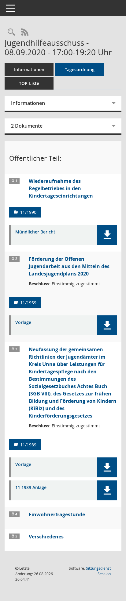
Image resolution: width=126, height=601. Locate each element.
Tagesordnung (79, 69)
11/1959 (28, 303)
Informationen (29, 69)
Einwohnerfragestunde (57, 514)
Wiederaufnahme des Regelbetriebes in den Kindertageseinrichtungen (61, 188)
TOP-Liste (29, 83)
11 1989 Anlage (30, 487)
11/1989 (28, 445)
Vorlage (23, 322)
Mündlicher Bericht (35, 232)
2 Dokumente (27, 125)
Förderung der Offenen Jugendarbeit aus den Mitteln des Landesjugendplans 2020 (69, 266)
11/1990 (28, 212)
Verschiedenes (46, 536)
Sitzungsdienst (98, 571)
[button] (107, 235)
